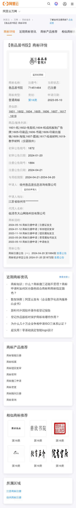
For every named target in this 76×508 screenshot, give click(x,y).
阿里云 (6, 19)
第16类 (32, 100)
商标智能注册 (14, 355)
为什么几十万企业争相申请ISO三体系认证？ (39, 323)
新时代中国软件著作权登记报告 (31, 310)
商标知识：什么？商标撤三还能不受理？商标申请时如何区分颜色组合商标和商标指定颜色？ (39, 288)
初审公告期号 (17, 148)
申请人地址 (16, 196)
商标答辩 (11, 374)
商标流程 (14, 220)
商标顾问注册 (14, 393)
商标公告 (14, 248)
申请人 (13, 184)
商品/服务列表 (17, 123)
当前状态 (53, 82)
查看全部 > (64, 276)
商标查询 (11, 399)
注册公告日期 (17, 170)
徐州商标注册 (14, 497)
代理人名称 (16, 208)
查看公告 (62, 253)
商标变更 (11, 387)
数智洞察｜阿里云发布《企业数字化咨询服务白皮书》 (39, 301)
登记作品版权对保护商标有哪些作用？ (35, 317)
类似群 (13, 106)
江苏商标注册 (14, 491)
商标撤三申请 (14, 380)
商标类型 (14, 95)
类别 (31, 95)
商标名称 (14, 82)
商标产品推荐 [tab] (48, 31)
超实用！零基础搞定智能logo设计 (32, 330)
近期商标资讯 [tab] (27, 31)
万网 (16, 19)
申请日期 (53, 95)
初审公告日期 (17, 155)
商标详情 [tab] (9, 31)
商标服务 (26, 19)
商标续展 (11, 361)
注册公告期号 (17, 163)
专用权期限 (16, 177)
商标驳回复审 (14, 368)
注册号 (32, 82)
